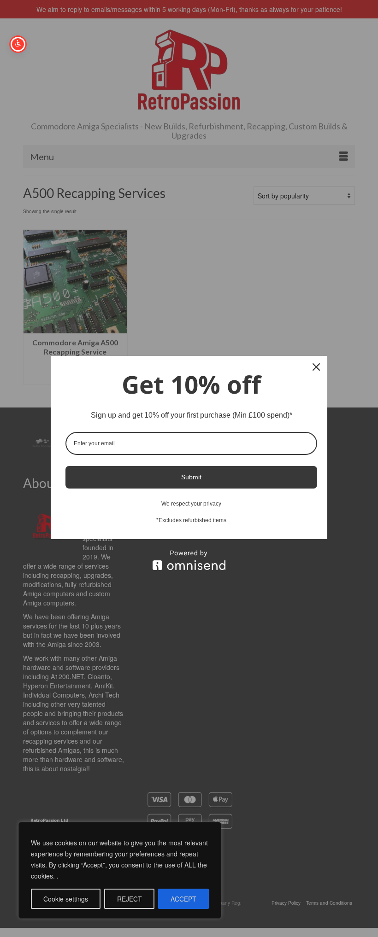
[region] (119, 870)
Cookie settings (65, 898)
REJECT (129, 898)
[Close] (316, 367)
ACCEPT (183, 898)
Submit (191, 477)
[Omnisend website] (189, 560)
